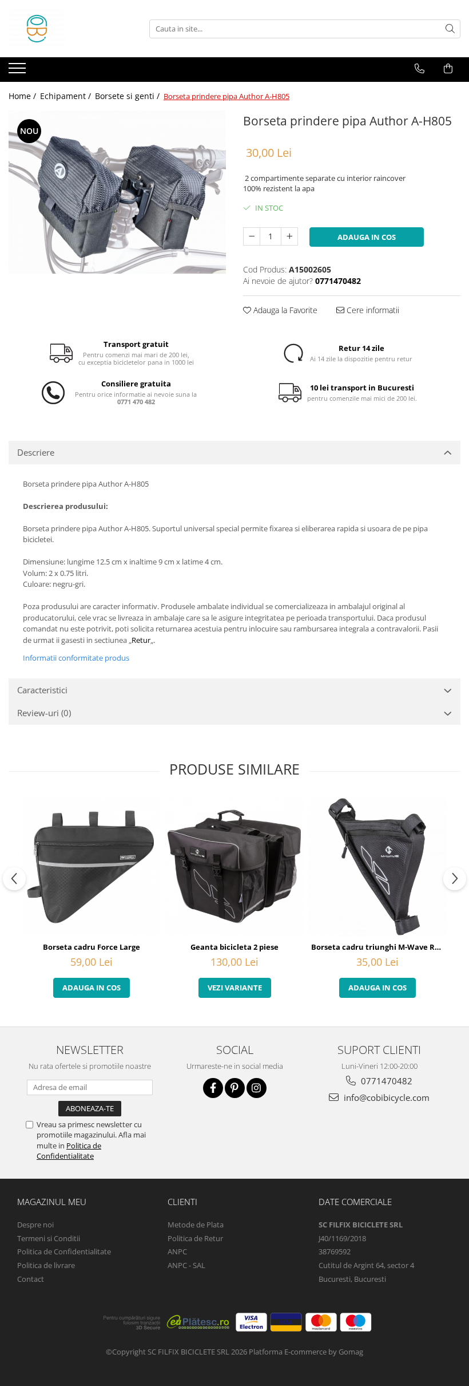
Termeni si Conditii (48, 1238)
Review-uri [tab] (44, 712)
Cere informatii (371, 310)
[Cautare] (450, 28)
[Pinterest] (235, 1088)
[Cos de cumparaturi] (448, 68)
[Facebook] (213, 1088)
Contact (30, 1279)
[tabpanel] (117, 192)
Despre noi (35, 1224)
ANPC (177, 1251)
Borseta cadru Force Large (91, 947)
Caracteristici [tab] (42, 690)
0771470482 (385, 1081)
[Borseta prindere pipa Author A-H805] (117, 192)
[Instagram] (257, 1088)
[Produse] (19, 71)
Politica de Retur (195, 1238)
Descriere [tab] (35, 452)
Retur (141, 640)
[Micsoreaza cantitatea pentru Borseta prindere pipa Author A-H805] (251, 236)
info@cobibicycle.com (385, 1097)
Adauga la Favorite (284, 310)
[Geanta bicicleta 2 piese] (234, 866)
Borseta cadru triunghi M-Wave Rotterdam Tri (379, 947)
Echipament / (66, 95)
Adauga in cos (366, 237)
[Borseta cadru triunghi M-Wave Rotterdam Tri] (377, 866)
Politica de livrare (46, 1265)
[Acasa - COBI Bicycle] (66, 29)
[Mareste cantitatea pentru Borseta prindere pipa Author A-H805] (289, 236)
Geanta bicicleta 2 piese (234, 947)
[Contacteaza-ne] (419, 68)
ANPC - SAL (186, 1265)
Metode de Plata (196, 1224)
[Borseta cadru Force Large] (91, 866)
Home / (23, 95)
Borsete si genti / (128, 95)
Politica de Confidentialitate (69, 1150)
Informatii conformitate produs (76, 658)
